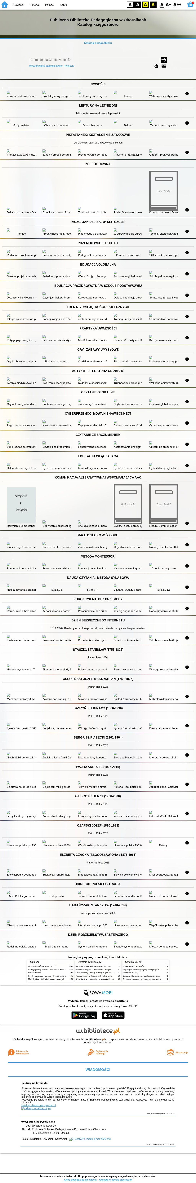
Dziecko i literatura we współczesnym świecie (142, 976)
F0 (162, 4)
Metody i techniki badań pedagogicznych (46, 979)
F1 (168, 4)
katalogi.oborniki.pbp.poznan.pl (38, 1105)
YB (145, 4)
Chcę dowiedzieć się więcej (80, 1179)
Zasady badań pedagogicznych (42, 966)
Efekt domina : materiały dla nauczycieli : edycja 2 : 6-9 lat (101, 979)
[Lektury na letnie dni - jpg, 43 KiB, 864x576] (36, 1108)
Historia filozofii (34, 973)
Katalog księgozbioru (98, 42)
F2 (177, 4)
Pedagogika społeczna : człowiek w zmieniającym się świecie (55, 970)
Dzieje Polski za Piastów (133, 966)
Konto (63, 4)
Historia (34, 4)
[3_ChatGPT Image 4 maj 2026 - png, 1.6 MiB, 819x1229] (90, 1138)
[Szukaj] (164, 60)
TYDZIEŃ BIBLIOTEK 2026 (38, 1122)
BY (153, 4)
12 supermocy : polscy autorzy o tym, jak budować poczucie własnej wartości (109, 973)
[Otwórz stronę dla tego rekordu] (22, 93)
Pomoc (49, 4)
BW (137, 4)
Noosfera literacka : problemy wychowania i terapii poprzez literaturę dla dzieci (157, 979)
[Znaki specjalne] (164, 66)
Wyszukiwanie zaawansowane (46, 65)
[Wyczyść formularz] (156, 66)
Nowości (18, 4)
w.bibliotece (95, 1039)
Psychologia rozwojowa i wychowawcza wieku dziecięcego (53, 976)
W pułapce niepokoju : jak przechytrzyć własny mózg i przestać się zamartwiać (157, 970)
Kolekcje (69, 65)
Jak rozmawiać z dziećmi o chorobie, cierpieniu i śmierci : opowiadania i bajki (109, 976)
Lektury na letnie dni (34, 1082)
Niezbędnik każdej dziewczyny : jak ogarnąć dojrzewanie (100, 966)
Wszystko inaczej (130, 973)
